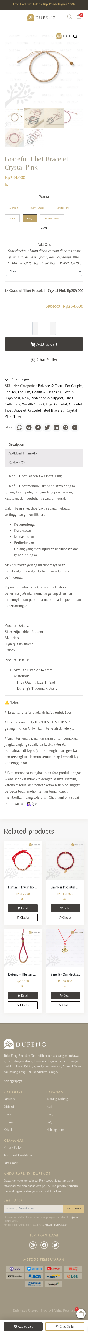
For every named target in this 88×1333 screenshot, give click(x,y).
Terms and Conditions (18, 1155)
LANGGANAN (73, 1208)
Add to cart (46, 344)
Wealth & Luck (33, 404)
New (25, 398)
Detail (24, 908)
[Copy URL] (74, 427)
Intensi (8, 1122)
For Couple (73, 385)
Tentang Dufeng (57, 1099)
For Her (10, 392)
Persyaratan (60, 1224)
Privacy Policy (13, 1147)
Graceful (60, 404)
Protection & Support (47, 398)
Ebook (8, 1114)
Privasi (48, 1224)
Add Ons (44, 244)
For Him (24, 392)
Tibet (17, 416)
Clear (44, 228)
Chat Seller (46, 359)
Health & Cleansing (46, 392)
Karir (49, 1106)
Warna (44, 196)
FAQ (49, 1122)
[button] (75, 36)
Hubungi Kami (55, 1130)
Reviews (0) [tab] (17, 462)
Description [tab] (16, 444)
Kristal (8, 1130)
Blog (49, 1114)
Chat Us (24, 917)
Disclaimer (10, 1163)
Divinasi (9, 1106)
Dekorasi (9, 1099)
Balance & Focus (50, 385)
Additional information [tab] (23, 453)
